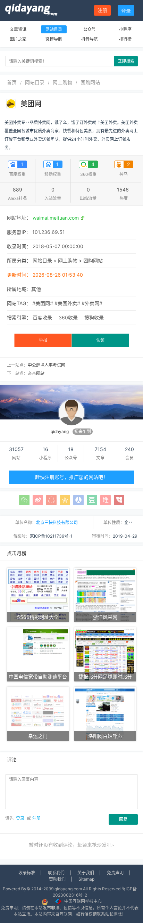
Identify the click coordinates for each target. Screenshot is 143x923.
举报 (43, 340)
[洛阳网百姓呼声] (105, 713)
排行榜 (125, 39)
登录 (126, 11)
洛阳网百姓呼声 (105, 736)
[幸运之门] (38, 713)
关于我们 (85, 872)
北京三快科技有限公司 (57, 522)
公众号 (89, 29)
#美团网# (42, 303)
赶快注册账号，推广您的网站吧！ (71, 477)
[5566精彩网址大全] (38, 594)
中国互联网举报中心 (83, 901)
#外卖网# (92, 303)
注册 (102, 10)
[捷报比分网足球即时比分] (105, 653)
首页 (12, 82)
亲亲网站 (36, 373)
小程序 (125, 29)
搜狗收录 (94, 317)
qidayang (60, 431)
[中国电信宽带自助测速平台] (38, 653)
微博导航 (53, 39)
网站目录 (53, 29)
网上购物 (62, 82)
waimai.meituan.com (56, 218)
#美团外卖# (67, 303)
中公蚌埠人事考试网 (46, 365)
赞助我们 (57, 879)
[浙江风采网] (105, 594)
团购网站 (90, 82)
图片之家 (18, 39)
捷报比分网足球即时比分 (105, 676)
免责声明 (115, 872)
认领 (100, 340)
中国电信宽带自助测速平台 (38, 676)
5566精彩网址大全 (38, 617)
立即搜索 (126, 61)
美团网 (30, 103)
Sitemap (86, 879)
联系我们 (56, 872)
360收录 (68, 317)
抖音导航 (89, 39)
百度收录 (42, 317)
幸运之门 (38, 736)
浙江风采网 (105, 617)
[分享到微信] (24, 500)
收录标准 (26, 872)
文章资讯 (18, 29)
